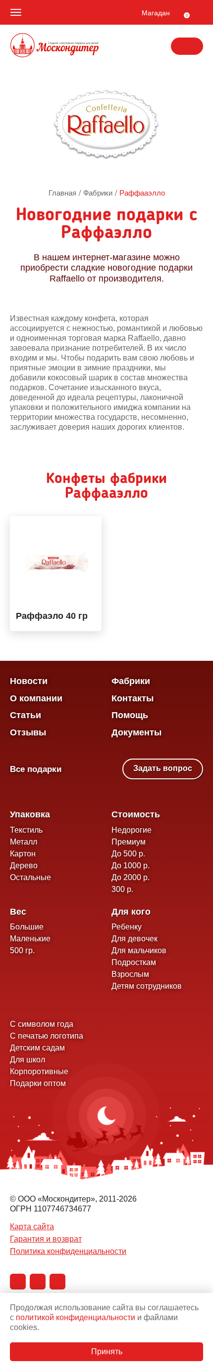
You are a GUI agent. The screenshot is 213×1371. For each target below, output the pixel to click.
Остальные (30, 877)
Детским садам (37, 1048)
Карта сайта (32, 1226)
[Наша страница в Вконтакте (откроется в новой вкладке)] (18, 1282)
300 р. (122, 889)
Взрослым (130, 974)
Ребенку (126, 927)
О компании (36, 698)
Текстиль (26, 830)
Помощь (129, 715)
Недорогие (131, 830)
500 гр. (22, 950)
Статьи (25, 715)
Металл (23, 842)
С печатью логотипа (46, 1036)
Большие (27, 927)
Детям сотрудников (146, 986)
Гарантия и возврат (46, 1239)
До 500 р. (128, 853)
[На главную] (54, 46)
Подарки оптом (38, 1083)
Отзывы (28, 732)
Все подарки (35, 769)
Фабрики (130, 681)
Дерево (24, 865)
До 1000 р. (130, 865)
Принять (106, 1351)
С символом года (41, 1024)
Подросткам (133, 962)
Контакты (132, 698)
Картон (23, 853)
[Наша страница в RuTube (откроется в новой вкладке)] (57, 1282)
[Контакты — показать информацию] (187, 46)
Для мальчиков (138, 950)
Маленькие (30, 938)
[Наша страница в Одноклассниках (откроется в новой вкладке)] (38, 1282)
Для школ (27, 1059)
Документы (136, 732)
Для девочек (134, 938)
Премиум (128, 842)
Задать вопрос (162, 768)
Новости (29, 681)
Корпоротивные (39, 1071)
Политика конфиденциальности (68, 1251)
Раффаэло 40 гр (52, 616)
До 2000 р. (130, 877)
